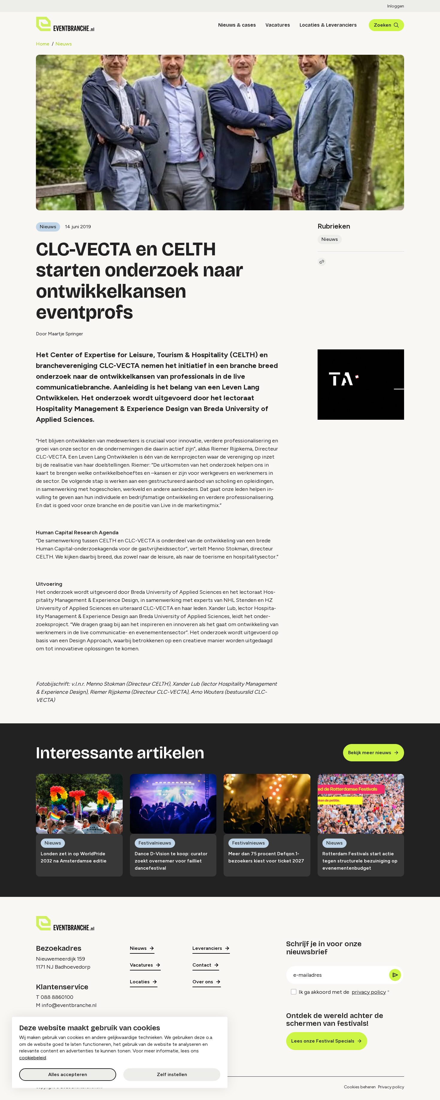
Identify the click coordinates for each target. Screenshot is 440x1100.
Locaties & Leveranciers (328, 25)
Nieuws (63, 44)
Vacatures (277, 25)
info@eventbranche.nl (69, 1005)
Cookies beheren (360, 1087)
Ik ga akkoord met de (342, 992)
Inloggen (395, 6)
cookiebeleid (32, 1058)
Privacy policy (391, 1087)
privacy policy (369, 992)
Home (42, 44)
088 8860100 (57, 997)
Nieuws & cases (237, 25)
